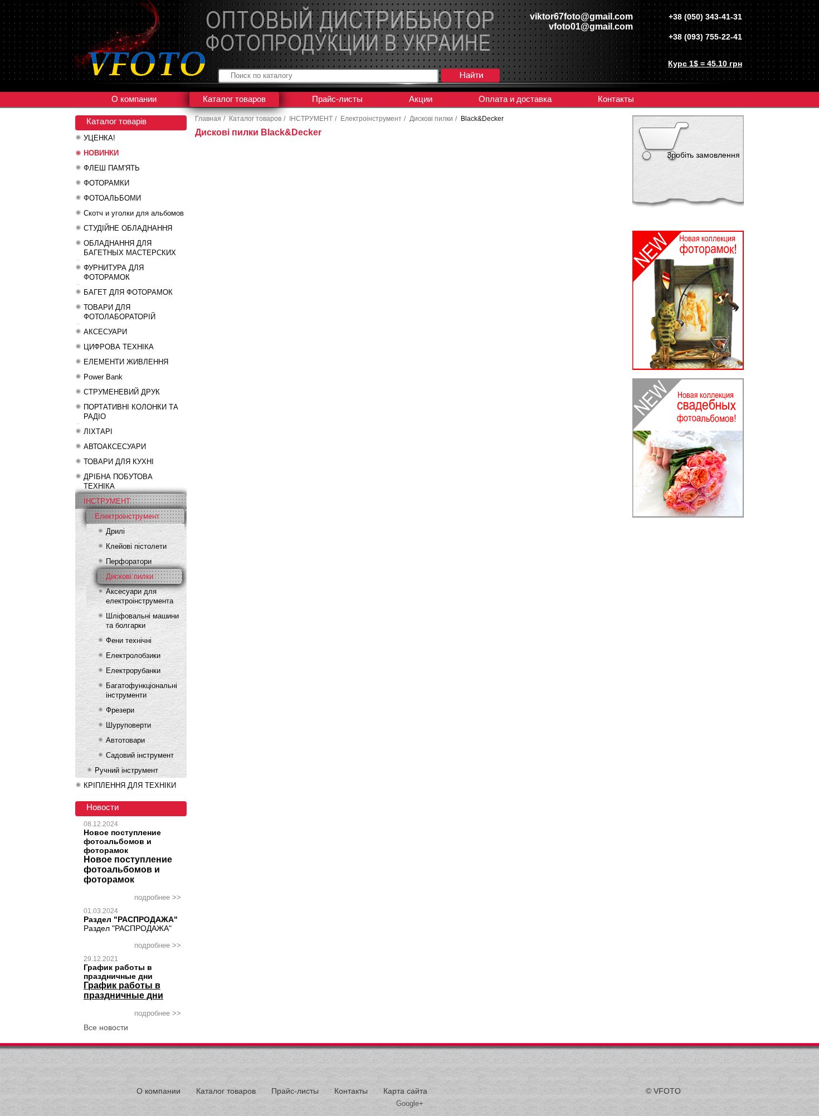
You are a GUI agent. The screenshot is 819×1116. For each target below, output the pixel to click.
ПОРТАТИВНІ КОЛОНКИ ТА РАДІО (131, 412)
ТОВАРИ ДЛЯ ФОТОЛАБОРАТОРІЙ (119, 312)
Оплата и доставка (515, 99)
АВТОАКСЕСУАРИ (115, 446)
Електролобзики (133, 655)
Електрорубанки (133, 670)
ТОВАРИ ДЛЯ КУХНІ (119, 461)
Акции (420, 99)
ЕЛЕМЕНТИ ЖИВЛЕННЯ (126, 362)
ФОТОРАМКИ (106, 183)
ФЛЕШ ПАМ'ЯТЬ (112, 168)
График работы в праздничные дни (118, 972)
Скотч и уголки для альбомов (134, 213)
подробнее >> (157, 897)
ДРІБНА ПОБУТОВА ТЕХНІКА (118, 481)
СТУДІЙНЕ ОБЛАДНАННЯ (128, 228)
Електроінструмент (127, 516)
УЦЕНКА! (99, 138)
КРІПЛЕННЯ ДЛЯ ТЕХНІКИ (130, 785)
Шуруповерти (128, 725)
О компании (134, 99)
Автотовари (125, 740)
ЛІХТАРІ (98, 431)
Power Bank (103, 377)
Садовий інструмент (140, 755)
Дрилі (115, 531)
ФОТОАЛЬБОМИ (112, 198)
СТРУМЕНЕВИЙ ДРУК (122, 392)
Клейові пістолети (136, 546)
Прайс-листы (337, 99)
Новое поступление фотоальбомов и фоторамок (122, 841)
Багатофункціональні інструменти (141, 690)
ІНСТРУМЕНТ (107, 501)
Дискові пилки (129, 576)
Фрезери (120, 710)
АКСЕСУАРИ (105, 332)
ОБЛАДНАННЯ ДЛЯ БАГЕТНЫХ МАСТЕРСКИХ (130, 248)
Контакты (616, 99)
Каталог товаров (234, 99)
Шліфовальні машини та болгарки (142, 621)
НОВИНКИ (101, 153)
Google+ (409, 1103)
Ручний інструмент (126, 770)
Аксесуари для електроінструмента (139, 596)
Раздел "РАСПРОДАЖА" (131, 919)
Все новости (106, 1027)
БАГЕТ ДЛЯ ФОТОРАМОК (128, 292)
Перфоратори (129, 561)
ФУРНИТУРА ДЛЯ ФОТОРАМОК (114, 272)
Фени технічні (129, 640)
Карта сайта (405, 1090)
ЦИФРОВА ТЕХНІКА (119, 347)
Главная (208, 119)
